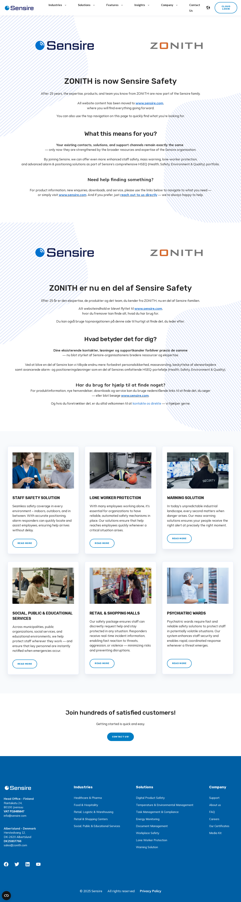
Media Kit (215, 833)
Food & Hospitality (86, 805)
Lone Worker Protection (151, 840)
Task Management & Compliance (157, 812)
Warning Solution (147, 847)
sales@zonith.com (15, 845)
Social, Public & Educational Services (97, 826)
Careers (214, 819)
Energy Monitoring (147, 819)
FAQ (212, 812)
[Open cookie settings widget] (6, 895)
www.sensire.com (72, 195)
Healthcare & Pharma (88, 797)
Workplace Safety (147, 833)
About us (215, 805)
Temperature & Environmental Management (164, 805)
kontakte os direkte (147, 403)
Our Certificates (219, 826)
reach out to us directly (138, 195)
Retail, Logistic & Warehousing (93, 812)
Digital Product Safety (150, 797)
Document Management (152, 826)
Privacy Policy (150, 891)
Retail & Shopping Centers (91, 819)
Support (214, 797)
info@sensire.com (15, 815)
